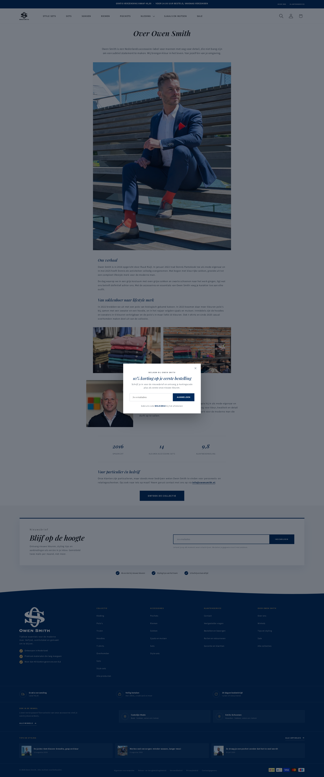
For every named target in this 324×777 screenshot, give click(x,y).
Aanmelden (183, 397)
